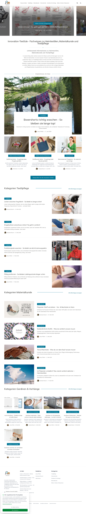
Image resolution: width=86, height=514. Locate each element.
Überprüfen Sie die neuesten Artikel (43, 177)
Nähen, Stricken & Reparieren (63, 3)
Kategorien (54, 471)
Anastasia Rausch (39, 476)
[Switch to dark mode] (80, 3)
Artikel (22, 471)
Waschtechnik (43, 3)
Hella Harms (38, 478)
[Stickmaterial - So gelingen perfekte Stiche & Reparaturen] (43, 21)
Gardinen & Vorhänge (51, 3)
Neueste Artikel (24, 3)
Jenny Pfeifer (38, 473)
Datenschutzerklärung (7, 504)
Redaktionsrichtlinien (44, 503)
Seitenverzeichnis (53, 503)
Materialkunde (36, 3)
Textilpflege (30, 3)
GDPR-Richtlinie (36, 503)
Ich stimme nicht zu (15, 507)
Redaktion (38, 471)
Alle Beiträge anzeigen (75, 189)
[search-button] (77, 3)
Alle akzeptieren (15, 510)
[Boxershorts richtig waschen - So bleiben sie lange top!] (43, 105)
